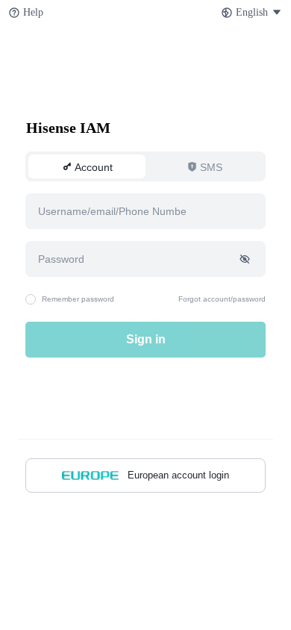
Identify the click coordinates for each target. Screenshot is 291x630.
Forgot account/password (222, 299)
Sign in (146, 339)
